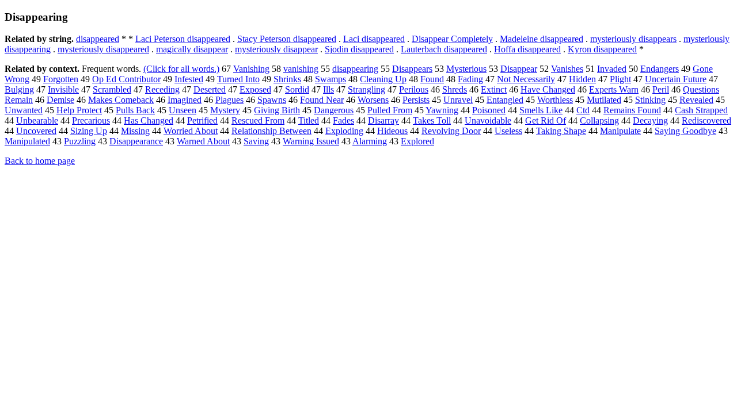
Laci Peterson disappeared (182, 39)
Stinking (650, 100)
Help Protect (79, 110)
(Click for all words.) (181, 69)
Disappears (412, 69)
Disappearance (136, 141)
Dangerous (334, 110)
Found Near (322, 100)
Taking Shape (561, 131)
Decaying (650, 120)
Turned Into (238, 79)
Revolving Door (451, 131)
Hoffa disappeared (527, 49)
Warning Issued (311, 141)
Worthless (555, 100)
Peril (660, 89)
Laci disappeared (374, 39)
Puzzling (80, 141)
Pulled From (389, 110)
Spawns (271, 100)
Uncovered (36, 131)
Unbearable (37, 120)
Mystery (225, 110)
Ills (328, 89)
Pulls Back (135, 110)
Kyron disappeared (602, 49)
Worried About (191, 131)
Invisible (63, 89)
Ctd (583, 110)
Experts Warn (614, 89)
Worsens (373, 100)
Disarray (383, 120)
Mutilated (604, 100)
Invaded (611, 69)
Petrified (202, 120)
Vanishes (567, 69)
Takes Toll (432, 120)
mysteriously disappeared (103, 49)
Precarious (91, 120)
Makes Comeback (121, 100)
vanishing (300, 69)
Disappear (518, 69)
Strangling (366, 89)
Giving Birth (277, 110)
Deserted (209, 89)
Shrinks (287, 79)
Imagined (185, 100)
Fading (470, 79)
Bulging (19, 89)
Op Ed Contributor (126, 79)
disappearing (355, 69)
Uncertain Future (675, 79)
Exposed (255, 89)
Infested (188, 79)
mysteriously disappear (276, 49)
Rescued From (257, 120)
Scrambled (112, 89)
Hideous (392, 131)
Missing (135, 131)
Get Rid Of (545, 120)
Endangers (659, 69)
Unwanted (24, 110)
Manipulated (27, 141)
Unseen (182, 110)
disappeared (97, 39)
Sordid (297, 89)
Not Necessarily (526, 79)
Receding (162, 89)
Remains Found (632, 110)
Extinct (494, 89)
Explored (417, 141)
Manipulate (620, 131)
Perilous (413, 89)
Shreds (454, 89)
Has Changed (148, 120)
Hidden (582, 79)
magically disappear (192, 49)
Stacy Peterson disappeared (286, 39)
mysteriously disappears (633, 39)
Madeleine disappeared (541, 39)
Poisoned (489, 110)
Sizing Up (88, 131)
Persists (416, 100)
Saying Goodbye (685, 131)
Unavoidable (488, 120)
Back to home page (40, 161)
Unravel (458, 100)
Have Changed (548, 89)
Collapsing (599, 120)
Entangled (505, 100)
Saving (256, 141)
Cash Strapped (701, 110)
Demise (60, 100)
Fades (343, 120)
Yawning (442, 110)
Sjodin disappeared (359, 49)
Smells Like (541, 110)
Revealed (696, 100)
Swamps (330, 79)
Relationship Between (271, 131)
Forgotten (60, 79)
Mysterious (466, 69)
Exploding (344, 131)
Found (432, 79)
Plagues (229, 100)
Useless (508, 131)
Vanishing (251, 69)
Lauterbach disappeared (444, 49)
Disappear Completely (452, 39)
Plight (620, 79)
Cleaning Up (383, 79)
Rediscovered (706, 120)
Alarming (369, 141)
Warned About (203, 141)
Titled (308, 120)
